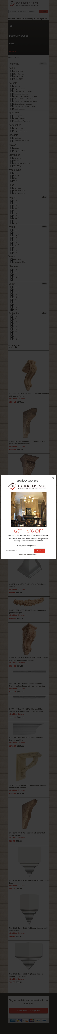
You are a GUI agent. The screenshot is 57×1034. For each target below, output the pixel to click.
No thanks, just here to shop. (28, 554)
